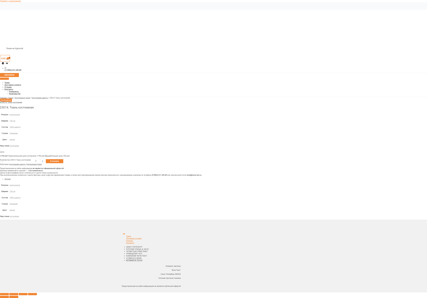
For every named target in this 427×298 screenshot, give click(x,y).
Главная (3, 98)
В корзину (54, 161)
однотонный (15, 115)
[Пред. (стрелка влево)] (4, 297)
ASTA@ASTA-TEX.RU (134, 260)
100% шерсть (15, 127)
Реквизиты (14, 92)
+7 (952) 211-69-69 (133, 258)
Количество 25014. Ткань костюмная (15, 160)
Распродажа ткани (34, 164)
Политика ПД (14, 94)
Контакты (8, 89)
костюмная (14, 146)
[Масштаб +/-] (4, 294)
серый (12, 139)
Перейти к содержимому (10, 1)
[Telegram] (3, 64)
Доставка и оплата (12, 85)
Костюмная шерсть (40, 98)
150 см (12, 121)
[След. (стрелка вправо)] (13, 297)
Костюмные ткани (22, 98)
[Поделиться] (23, 294)
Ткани (7, 83)
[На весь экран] (13, 294)
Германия (14, 133)
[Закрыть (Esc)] (32, 294)
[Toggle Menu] (4, 79)
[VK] (7, 64)
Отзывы (8, 87)
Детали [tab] (7, 179)
